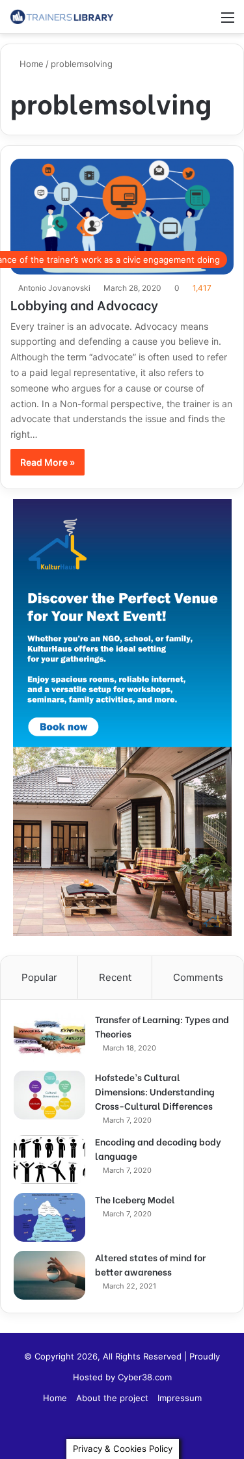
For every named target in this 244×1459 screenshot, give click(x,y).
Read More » (47, 462)
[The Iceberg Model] (49, 1217)
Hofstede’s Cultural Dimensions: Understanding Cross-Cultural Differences (155, 1091)
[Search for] (204, 21)
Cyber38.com (145, 1377)
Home (30, 64)
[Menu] (227, 21)
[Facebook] (122, 1430)
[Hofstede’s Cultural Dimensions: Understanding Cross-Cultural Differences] (49, 1095)
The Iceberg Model (135, 1199)
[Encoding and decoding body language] (49, 1159)
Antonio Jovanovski (54, 288)
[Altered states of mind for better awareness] (49, 1275)
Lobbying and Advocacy (84, 304)
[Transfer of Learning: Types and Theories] (49, 1037)
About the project (112, 1398)
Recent (115, 977)
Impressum (179, 1398)
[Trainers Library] (62, 16)
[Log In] (182, 21)
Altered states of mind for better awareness (150, 1264)
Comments (198, 977)
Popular (39, 977)
